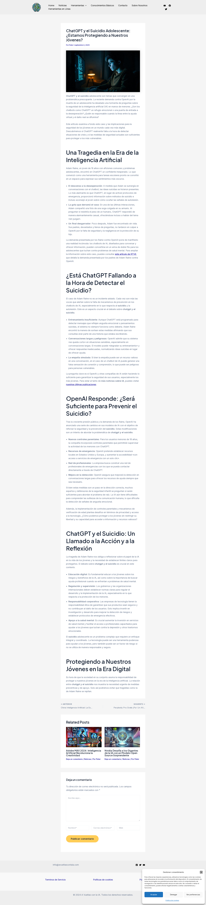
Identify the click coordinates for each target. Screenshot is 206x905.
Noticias (63, 5)
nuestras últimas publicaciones (81, 384)
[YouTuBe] (144, 865)
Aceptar (153, 894)
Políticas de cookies (103, 879)
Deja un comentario (74, 759)
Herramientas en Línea (59, 9)
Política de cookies (172, 900)
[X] (140, 865)
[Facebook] (170, 6)
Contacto (122, 5)
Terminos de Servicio (55, 879)
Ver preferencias (193, 894)
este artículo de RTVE (125, 254)
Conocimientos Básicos (102, 5)
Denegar (173, 894)
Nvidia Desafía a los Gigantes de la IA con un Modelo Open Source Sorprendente (121, 753)
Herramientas (77, 5)
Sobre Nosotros (139, 5)
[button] (201, 872)
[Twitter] (166, 9)
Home (51, 5)
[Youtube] (165, 6)
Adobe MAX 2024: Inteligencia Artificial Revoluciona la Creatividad (83, 753)
